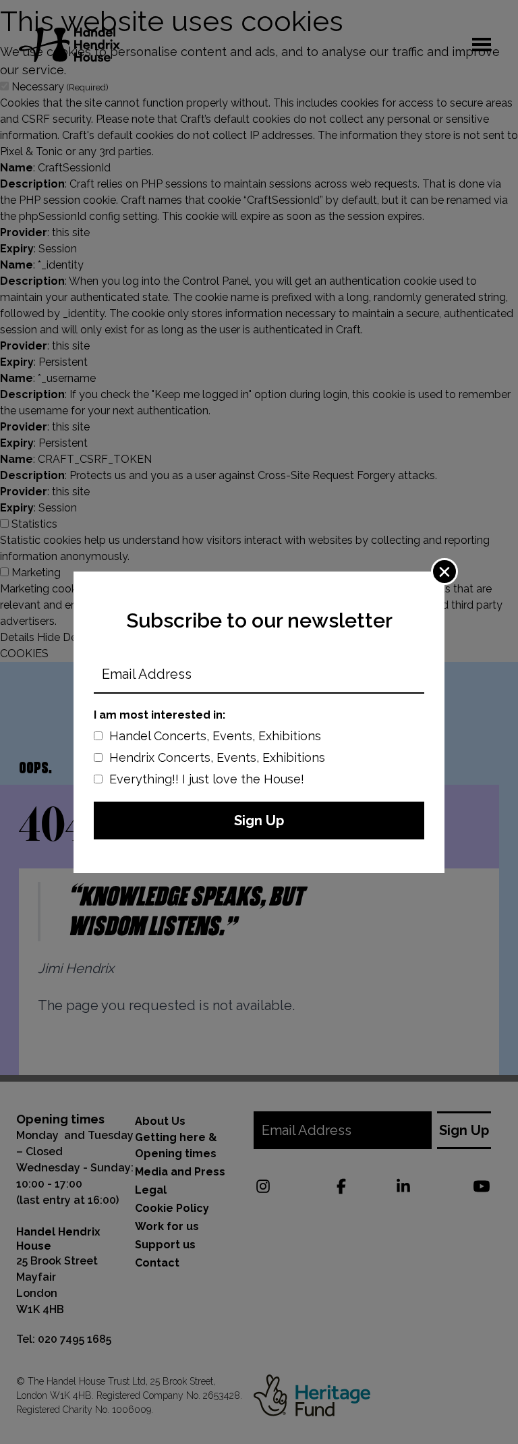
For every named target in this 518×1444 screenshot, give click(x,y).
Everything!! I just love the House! (206, 779)
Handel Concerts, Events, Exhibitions (215, 736)
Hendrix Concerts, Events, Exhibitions (217, 757)
